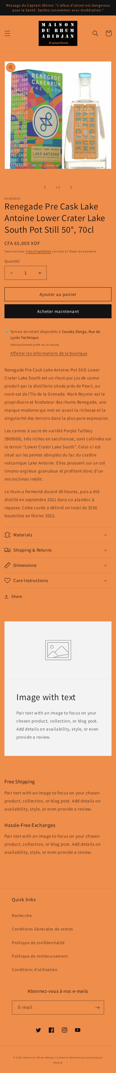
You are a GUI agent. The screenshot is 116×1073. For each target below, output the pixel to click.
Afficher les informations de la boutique (48, 353)
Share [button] (16, 596)
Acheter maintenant (58, 311)
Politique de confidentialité (38, 942)
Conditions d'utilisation (34, 969)
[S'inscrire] (97, 1008)
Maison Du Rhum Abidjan (38, 1057)
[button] (7, 33)
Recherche (22, 915)
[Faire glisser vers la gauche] (44, 187)
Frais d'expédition (38, 251)
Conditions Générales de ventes (42, 929)
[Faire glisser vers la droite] (71, 187)
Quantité (11, 261)
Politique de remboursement (40, 956)
